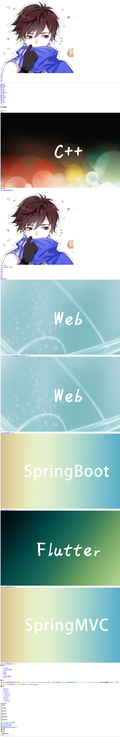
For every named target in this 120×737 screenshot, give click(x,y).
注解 (106, 682)
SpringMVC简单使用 (5, 663)
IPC (16, 682)
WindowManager (42, 682)
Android (36, 684)
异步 (111, 682)
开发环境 (4, 684)
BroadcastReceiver (83, 682)
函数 (58, 682)
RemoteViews (22, 682)
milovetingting (4, 92)
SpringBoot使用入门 (5, 509)
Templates (30, 684)
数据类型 (102, 682)
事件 (48, 682)
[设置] (2, 730)
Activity (3, 682)
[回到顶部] (4, 730)
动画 (18, 682)
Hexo (4, 723)
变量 (20, 684)
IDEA (26, 684)
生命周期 (7, 682)
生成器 (23, 684)
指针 (55, 682)
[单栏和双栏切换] (4, 728)
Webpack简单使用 (5, 432)
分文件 (61, 682)
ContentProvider (92, 682)
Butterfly (10, 723)
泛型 (109, 682)
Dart (97, 682)
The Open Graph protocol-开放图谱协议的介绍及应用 (13, 355)
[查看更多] (5, 665)
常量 (53, 682)
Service (76, 682)
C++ (50, 682)
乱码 (67, 682)
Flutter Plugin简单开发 (6, 586)
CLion (64, 682)
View (27, 682)
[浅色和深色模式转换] (2, 728)
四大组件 (71, 682)
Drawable (31, 682)
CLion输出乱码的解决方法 (7, 190)
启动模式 (12, 682)
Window (36, 682)
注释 (13, 684)
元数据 (10, 684)
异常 (114, 682)
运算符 (17, 684)
